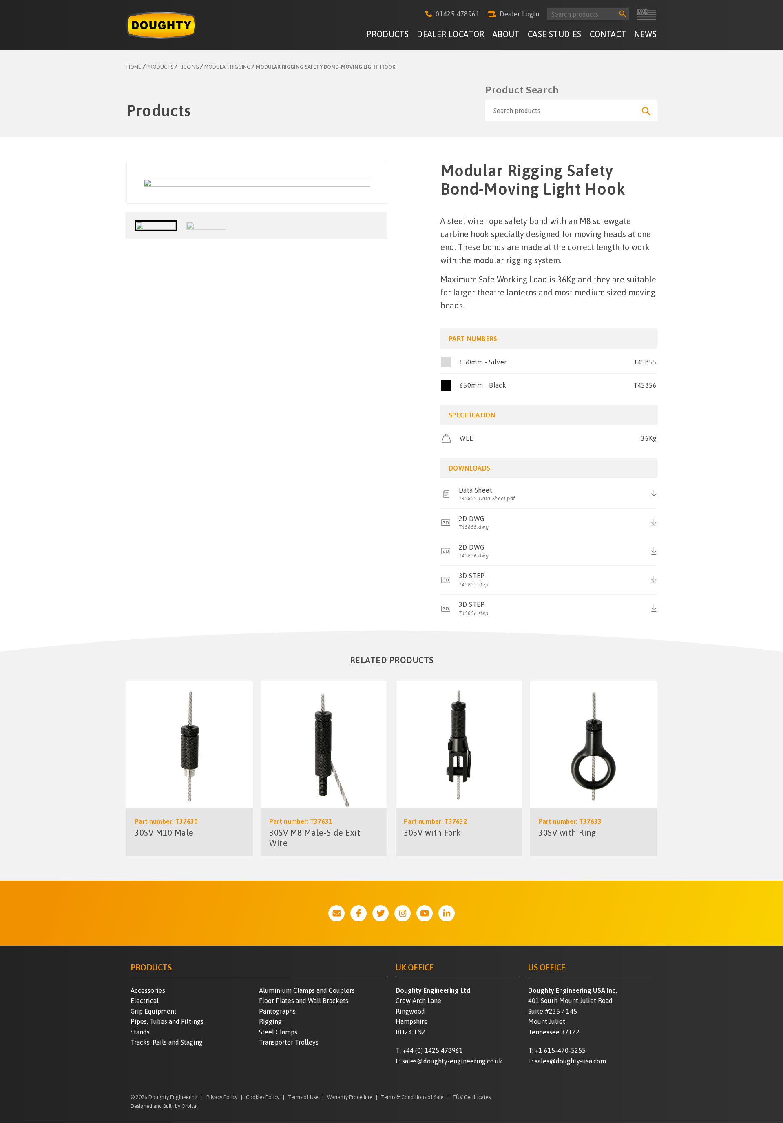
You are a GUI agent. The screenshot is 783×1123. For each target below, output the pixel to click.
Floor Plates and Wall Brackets (303, 1000)
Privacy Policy (221, 1097)
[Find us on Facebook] (358, 913)
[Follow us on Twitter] (380, 913)
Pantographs (277, 1011)
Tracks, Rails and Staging (166, 1042)
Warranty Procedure (349, 1097)
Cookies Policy (262, 1097)
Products (388, 34)
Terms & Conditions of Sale (412, 1097)
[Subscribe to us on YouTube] (424, 913)
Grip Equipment (153, 1011)
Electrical (144, 1000)
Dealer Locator (450, 34)
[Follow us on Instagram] (402, 913)
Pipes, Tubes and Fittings (166, 1021)
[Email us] (336, 913)
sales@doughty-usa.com (570, 1061)
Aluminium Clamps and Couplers (307, 990)
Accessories (147, 990)
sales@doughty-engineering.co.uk (452, 1061)
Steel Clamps (278, 1032)
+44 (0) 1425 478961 (433, 1050)
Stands (140, 1032)
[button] (156, 225)
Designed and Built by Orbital (164, 1106)
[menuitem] (388, 35)
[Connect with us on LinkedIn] (446, 913)
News (645, 34)
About (506, 34)
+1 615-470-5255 (560, 1050)
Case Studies (555, 34)
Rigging (270, 1021)
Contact (608, 34)
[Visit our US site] (647, 14)
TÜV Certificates (471, 1097)
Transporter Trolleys (289, 1042)
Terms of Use (303, 1097)
